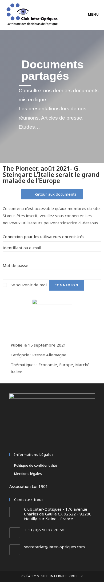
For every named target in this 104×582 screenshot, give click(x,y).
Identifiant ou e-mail (22, 247)
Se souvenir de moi (29, 284)
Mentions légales (28, 473)
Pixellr (76, 576)
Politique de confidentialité (35, 465)
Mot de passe (15, 265)
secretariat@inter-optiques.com (54, 546)
